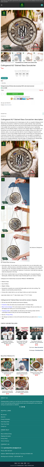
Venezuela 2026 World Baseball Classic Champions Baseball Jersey (7, 342)
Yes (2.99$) (4, 88)
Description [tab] (3, 113)
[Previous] (3, 31)
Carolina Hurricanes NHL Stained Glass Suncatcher (7, 392)
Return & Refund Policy (6, 433)
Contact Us (3, 426)
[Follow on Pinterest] (24, 407)
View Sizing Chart (5, 421)
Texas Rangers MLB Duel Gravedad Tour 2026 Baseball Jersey (36, 342)
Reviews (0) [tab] (3, 116)
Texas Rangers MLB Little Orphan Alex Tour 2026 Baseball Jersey (22, 342)
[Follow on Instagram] (21, 407)
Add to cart (15, 93)
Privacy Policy (4, 438)
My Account (4, 414)
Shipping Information (6, 436)
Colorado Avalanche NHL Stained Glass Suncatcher (21, 373)
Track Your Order (5, 424)
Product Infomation (5, 419)
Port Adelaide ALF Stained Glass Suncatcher (7, 373)
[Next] (41, 31)
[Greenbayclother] (22, 5)
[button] (1, 5)
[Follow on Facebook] (19, 407)
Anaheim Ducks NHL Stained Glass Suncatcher (36, 373)
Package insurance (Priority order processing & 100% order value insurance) (17, 86)
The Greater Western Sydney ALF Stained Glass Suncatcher (22, 392)
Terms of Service (5, 441)
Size (2, 80)
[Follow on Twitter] (22, 407)
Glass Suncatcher (9, 62)
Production (4, 304)
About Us (3, 417)
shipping (40, 316)
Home (2, 62)
